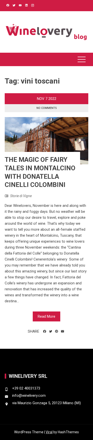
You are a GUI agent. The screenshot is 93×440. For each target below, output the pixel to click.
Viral (49, 432)
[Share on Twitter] (51, 331)
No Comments (46, 108)
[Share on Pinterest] (57, 331)
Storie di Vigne (21, 196)
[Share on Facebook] (45, 331)
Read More (46, 316)
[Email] (62, 331)
